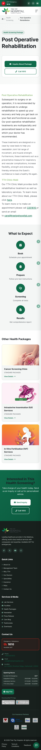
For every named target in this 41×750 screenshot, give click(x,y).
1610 (11, 644)
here (9, 200)
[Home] (2, 19)
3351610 (32, 207)
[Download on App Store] (8, 702)
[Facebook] (29, 3)
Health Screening (9, 19)
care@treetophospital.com (18, 215)
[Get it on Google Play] (22, 702)
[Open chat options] (36, 745)
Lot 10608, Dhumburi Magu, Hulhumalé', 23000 (21, 666)
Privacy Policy (4, 745)
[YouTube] (37, 3)
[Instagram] (33, 3)
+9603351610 (10, 656)
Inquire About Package (22, 64)
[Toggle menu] (36, 11)
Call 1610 (22, 71)
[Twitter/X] (9, 550)
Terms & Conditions (15, 745)
